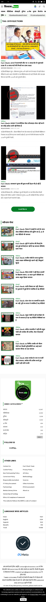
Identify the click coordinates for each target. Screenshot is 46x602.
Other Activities (28, 483)
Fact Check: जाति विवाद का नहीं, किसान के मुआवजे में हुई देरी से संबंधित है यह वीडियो (30, 288)
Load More (23, 209)
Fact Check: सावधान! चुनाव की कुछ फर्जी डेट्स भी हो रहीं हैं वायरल (21, 185)
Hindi (23, 516)
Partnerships (7, 487)
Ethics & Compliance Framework (14, 497)
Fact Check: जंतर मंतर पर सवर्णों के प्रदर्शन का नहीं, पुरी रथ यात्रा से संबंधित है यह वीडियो (30, 302)
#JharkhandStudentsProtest (18, 15)
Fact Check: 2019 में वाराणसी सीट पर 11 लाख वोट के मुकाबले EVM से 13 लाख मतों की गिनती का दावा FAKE (22, 64)
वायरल (23, 409)
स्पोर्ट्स (23, 433)
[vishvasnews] (11, 7)
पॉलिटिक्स (10, 11)
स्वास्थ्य (3, 11)
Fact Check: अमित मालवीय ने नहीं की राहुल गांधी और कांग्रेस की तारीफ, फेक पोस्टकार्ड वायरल (30, 332)
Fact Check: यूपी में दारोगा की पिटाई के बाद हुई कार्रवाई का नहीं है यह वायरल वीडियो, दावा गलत (30, 246)
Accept (23, 599)
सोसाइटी (17, 11)
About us (26, 490)
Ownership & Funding (10, 494)
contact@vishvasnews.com (29, 566)
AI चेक (29, 11)
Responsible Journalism (11, 480)
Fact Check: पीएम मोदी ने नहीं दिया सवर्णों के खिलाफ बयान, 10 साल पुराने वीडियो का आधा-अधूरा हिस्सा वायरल (30, 275)
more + (40, 437)
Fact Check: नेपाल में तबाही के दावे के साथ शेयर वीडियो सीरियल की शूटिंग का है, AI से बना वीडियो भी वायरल (30, 232)
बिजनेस (40, 11)
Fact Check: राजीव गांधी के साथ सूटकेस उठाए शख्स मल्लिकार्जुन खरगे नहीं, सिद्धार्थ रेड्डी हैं (29, 260)
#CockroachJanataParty (37, 15)
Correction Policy (9, 476)
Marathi (23, 525)
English (23, 519)
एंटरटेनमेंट (23, 430)
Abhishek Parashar (7, 68)
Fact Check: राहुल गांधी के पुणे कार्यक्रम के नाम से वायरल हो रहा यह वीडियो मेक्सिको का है (30, 318)
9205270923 (14, 569)
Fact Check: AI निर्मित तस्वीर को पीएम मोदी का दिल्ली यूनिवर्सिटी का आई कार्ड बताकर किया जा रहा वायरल (29, 346)
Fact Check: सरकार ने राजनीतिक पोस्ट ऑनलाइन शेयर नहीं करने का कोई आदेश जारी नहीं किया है (22, 124)
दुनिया (23, 11)
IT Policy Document (9, 483)
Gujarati (23, 522)
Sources (25, 480)
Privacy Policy (27, 469)
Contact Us (7, 466)
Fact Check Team (28, 466)
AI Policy (26, 473)
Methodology (27, 476)
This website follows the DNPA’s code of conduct (19, 500)
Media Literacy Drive (10, 490)
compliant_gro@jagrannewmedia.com (28, 572)
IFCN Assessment (28, 487)
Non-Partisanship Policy (11, 473)
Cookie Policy (7, 469)
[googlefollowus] (34, 6)
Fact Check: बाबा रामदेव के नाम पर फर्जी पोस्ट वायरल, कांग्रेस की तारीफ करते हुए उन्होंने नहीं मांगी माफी (29, 361)
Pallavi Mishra (5, 128)
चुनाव (34, 11)
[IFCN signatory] (23, 391)
